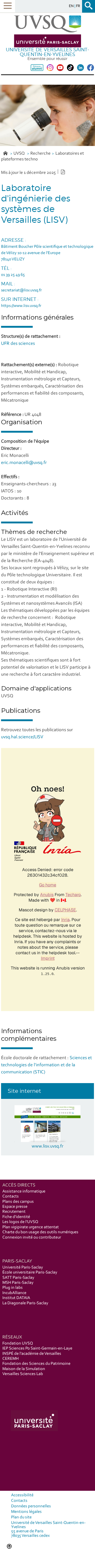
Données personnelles (31, 1506)
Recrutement (14, 1212)
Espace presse (14, 1207)
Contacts (10, 1196)
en (71, 6)
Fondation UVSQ (17, 1343)
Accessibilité (22, 1495)
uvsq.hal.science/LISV (22, 737)
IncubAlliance (14, 1293)
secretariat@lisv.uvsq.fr (21, 290)
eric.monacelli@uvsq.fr (24, 463)
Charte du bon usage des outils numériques (40, 1232)
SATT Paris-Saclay (18, 1278)
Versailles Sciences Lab (22, 1374)
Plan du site (21, 1517)
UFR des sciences (18, 343)
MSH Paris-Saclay (18, 1283)
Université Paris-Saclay (22, 1267)
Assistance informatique (23, 1191)
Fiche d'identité (16, 1217)
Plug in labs (12, 1288)
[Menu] (7, 6)
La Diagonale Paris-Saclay (25, 1303)
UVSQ (19, 153)
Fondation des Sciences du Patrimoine (36, 1364)
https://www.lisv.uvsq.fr (21, 306)
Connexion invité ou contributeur (31, 1237)
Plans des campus (18, 1202)
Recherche (40, 153)
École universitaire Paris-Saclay (29, 1272)
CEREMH (10, 1359)
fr (78, 6)
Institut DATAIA (16, 1298)
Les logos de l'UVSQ (20, 1222)
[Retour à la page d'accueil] (47, 31)
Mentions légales (26, 1512)
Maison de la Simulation (23, 1369)
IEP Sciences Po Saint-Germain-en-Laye (37, 1348)
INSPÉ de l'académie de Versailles (31, 1354)
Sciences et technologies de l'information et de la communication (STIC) (46, 1065)
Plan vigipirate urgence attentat (30, 1227)
